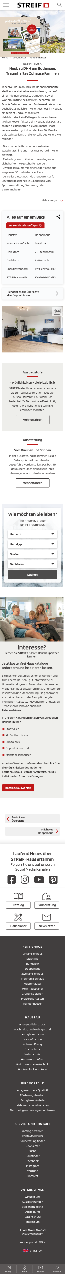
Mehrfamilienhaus (32, 978)
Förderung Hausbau (32, 1095)
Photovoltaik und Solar (32, 1069)
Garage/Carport (32, 1039)
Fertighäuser (19, 57)
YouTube (32, 1171)
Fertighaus (32, 947)
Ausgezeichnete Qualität (32, 1090)
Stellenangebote (32, 1206)
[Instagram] (25, 879)
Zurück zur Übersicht (18, 818)
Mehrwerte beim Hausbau (32, 1105)
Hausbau (32, 1017)
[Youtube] (39, 879)
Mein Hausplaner (32, 988)
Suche (32, 1151)
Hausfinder (33, 1156)
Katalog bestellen (33, 1131)
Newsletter (33, 1146)
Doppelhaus (32, 968)
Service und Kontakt (32, 1124)
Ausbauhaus (32, 1049)
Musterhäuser (32, 983)
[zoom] (32, 351)
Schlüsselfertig (32, 1044)
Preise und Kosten (32, 998)
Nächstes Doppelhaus (45, 831)
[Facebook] (12, 879)
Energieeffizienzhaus (32, 1024)
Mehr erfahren (32, 420)
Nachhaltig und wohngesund (32, 1029)
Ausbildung (32, 1211)
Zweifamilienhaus (33, 973)
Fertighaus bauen (33, 1034)
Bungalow (32, 963)
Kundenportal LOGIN (33, 1242)
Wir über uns (32, 1196)
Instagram (32, 1166)
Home (5, 57)
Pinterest (32, 1176)
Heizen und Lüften (32, 1059)
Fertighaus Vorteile (32, 1100)
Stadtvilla (32, 958)
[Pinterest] (53, 879)
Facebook (32, 1161)
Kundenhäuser (38, 57)
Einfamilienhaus (32, 953)
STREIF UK (36, 1250)
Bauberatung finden (32, 1141)
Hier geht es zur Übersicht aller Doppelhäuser (23, 293)
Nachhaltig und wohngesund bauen (32, 1110)
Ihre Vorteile (32, 1083)
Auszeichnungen (32, 1201)
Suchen (32, 575)
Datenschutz (32, 1216)
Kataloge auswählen (18, 788)
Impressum (33, 1221)
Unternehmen (32, 1190)
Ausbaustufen (33, 1054)
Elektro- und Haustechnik (32, 1064)
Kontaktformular (32, 1136)
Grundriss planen (32, 993)
